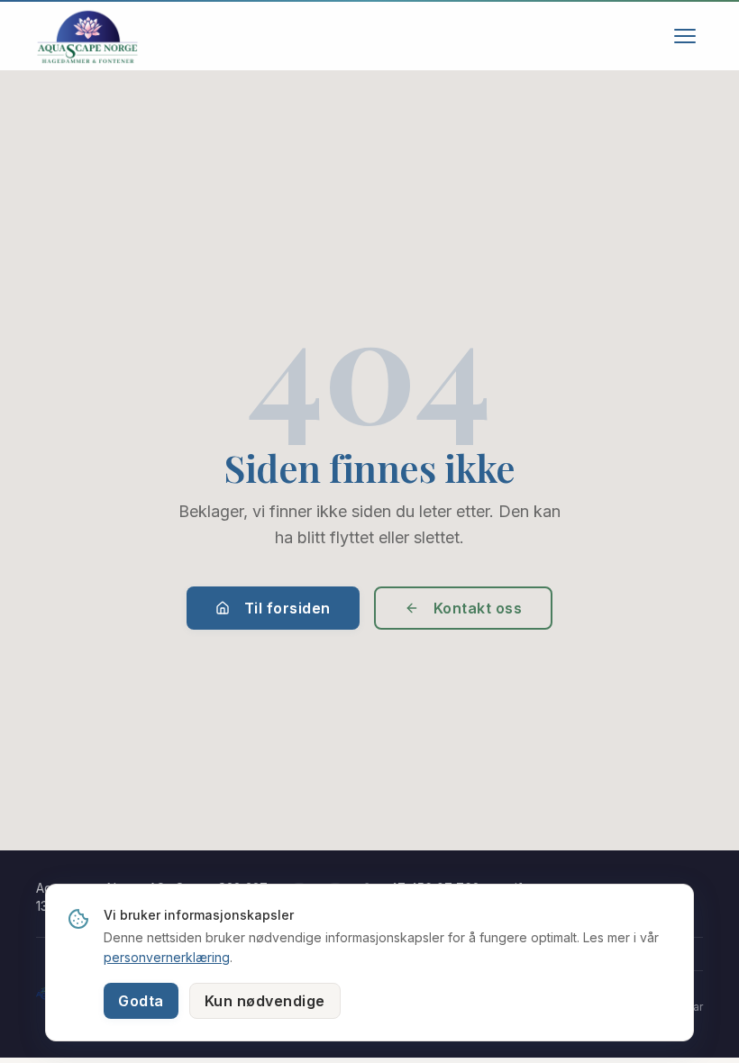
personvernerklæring (167, 957)
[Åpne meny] (685, 36)
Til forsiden (287, 608)
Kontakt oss (478, 608)
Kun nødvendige (265, 1001)
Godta (141, 1001)
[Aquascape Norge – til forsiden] (87, 36)
